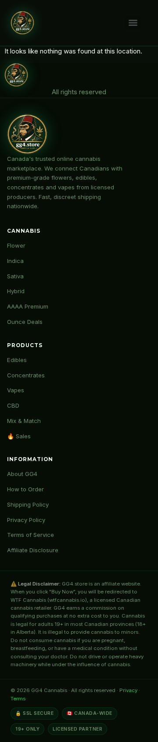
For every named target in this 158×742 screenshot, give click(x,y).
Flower (16, 245)
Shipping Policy (28, 504)
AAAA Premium (27, 306)
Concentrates (26, 375)
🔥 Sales (19, 436)
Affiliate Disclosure (32, 550)
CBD (13, 405)
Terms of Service (30, 534)
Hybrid (16, 291)
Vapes (15, 390)
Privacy (128, 690)
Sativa (15, 276)
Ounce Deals (25, 321)
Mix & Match (24, 420)
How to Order (25, 489)
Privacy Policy (26, 519)
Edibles (17, 359)
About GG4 (22, 473)
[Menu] (133, 22)
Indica (15, 260)
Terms (18, 699)
